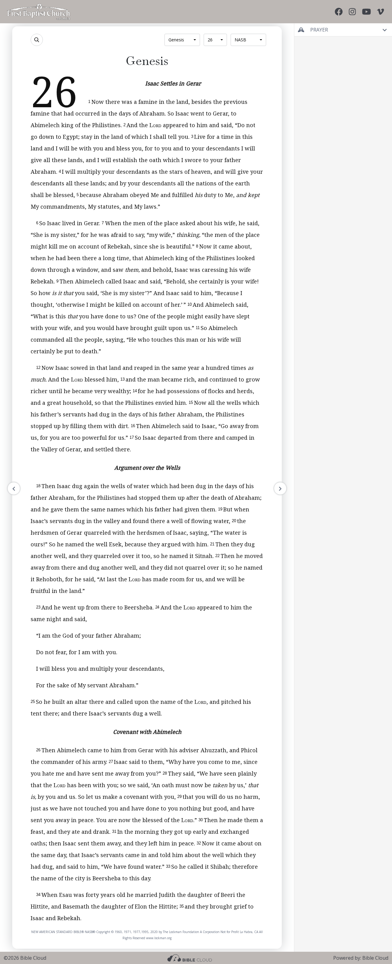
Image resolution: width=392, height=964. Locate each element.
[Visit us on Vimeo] (380, 11)
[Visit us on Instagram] (352, 11)
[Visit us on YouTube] (366, 11)
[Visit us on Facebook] (339, 11)
